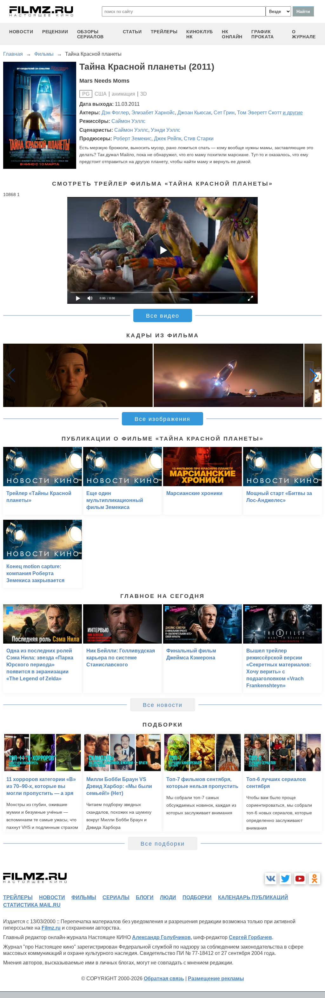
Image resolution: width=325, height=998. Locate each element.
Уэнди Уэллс (165, 130)
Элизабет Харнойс (153, 112)
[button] (314, 375)
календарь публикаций (253, 897)
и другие (293, 112)
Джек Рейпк (167, 138)
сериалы (116, 897)
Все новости (162, 705)
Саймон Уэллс (128, 121)
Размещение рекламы (216, 978)
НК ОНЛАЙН (232, 34)
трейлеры (164, 31)
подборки (197, 897)
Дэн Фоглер (115, 112)
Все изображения (162, 419)
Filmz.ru (51, 928)
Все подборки (163, 844)
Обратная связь (164, 978)
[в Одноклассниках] (314, 878)
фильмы (83, 897)
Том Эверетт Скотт (259, 112)
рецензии (55, 31)
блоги (145, 897)
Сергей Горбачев (250, 937)
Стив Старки (199, 138)
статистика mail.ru (32, 905)
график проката (262, 34)
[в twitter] (285, 878)
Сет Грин (224, 112)
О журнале (304, 34)
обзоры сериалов (90, 34)
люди (168, 897)
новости (21, 31)
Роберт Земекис (132, 138)
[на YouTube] (300, 878)
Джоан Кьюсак (194, 112)
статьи (132, 31)
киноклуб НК (199, 34)
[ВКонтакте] (270, 878)
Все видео (162, 316)
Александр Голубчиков (161, 937)
